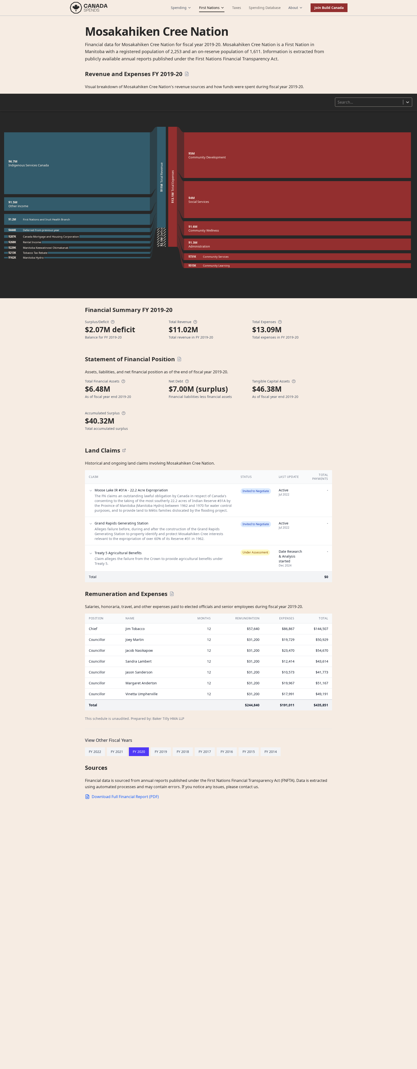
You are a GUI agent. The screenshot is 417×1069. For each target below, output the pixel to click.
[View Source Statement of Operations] (186, 73)
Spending (179, 7)
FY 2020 (139, 751)
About (293, 7)
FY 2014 (270, 751)
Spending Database (265, 7)
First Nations (209, 7)
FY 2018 (183, 751)
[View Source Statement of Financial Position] (179, 359)
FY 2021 (117, 751)
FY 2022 (95, 751)
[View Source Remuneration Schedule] (171, 593)
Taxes (236, 7)
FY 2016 (227, 751)
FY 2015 (249, 751)
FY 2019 (161, 751)
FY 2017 (205, 751)
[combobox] (338, 102)
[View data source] (124, 450)
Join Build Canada (329, 7)
